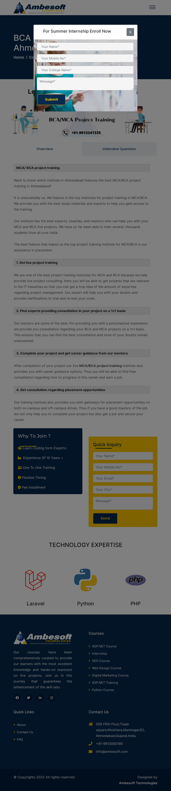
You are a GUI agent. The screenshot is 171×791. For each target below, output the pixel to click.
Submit (51, 99)
